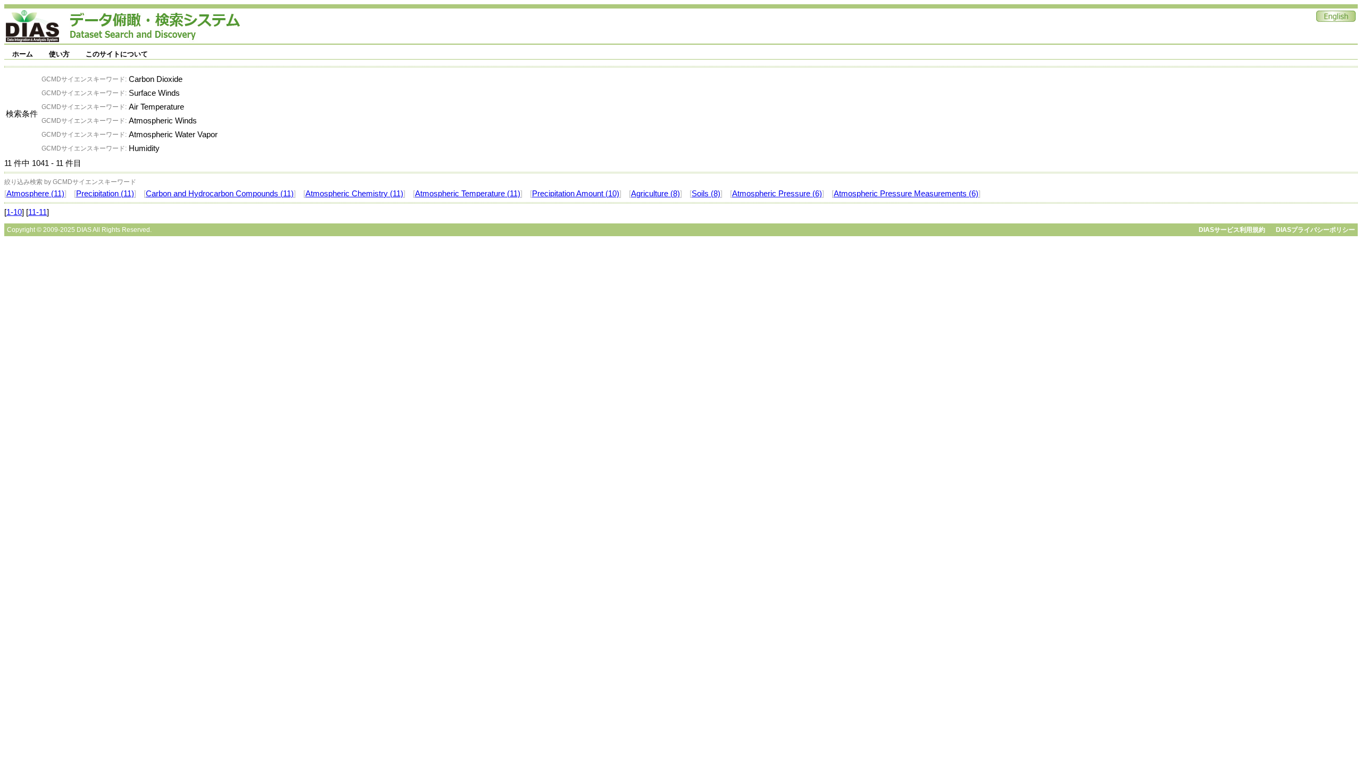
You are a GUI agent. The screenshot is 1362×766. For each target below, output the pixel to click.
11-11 (37, 212)
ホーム (22, 54)
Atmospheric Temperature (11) (467, 193)
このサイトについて (117, 54)
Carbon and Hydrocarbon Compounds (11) (220, 193)
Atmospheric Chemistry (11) (354, 193)
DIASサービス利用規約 (1232, 230)
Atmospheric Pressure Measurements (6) (906, 193)
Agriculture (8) (655, 193)
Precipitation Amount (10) (575, 193)
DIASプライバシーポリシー (1315, 230)
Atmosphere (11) (35, 193)
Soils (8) (706, 193)
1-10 (14, 212)
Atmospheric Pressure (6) (777, 193)
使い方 (59, 54)
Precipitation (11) (105, 193)
